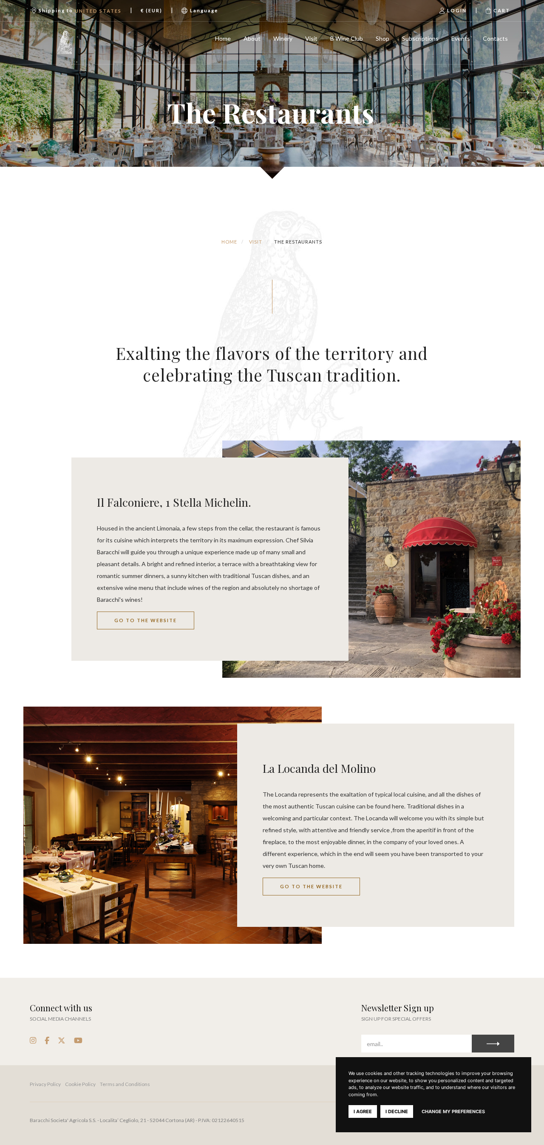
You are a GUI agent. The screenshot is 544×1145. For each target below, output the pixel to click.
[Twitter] (61, 1040)
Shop (382, 38)
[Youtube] (78, 1040)
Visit (311, 38)
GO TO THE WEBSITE (145, 620)
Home (223, 38)
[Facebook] (47, 1040)
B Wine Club (346, 38)
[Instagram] (33, 1040)
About (252, 38)
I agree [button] (363, 1111)
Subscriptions (420, 38)
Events (460, 38)
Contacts (495, 38)
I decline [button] (396, 1111)
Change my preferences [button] (453, 1111)
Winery (282, 38)
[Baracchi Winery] (65, 43)
